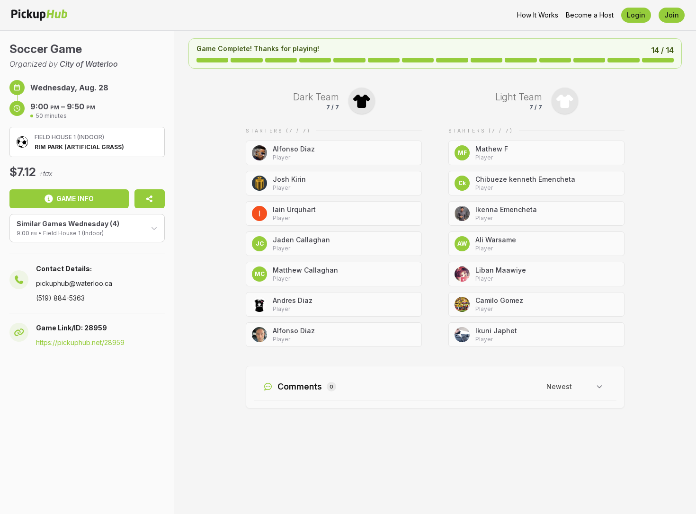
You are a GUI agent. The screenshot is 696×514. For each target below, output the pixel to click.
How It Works (537, 15)
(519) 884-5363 (60, 298)
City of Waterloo (89, 64)
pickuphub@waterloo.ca (74, 283)
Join (671, 15)
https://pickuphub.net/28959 (80, 342)
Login (636, 15)
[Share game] (149, 198)
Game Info (75, 199)
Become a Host (590, 15)
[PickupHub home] (39, 15)
